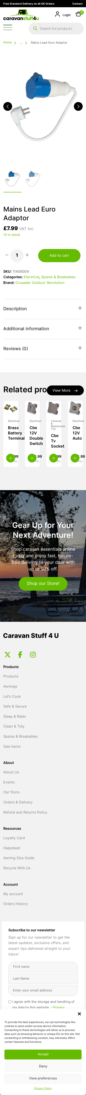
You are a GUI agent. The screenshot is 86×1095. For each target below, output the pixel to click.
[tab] (43, 309)
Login (66, 15)
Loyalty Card (14, 838)
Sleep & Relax (14, 717)
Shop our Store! (43, 584)
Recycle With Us (16, 868)
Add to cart (59, 256)
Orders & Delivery (18, 802)
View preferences (43, 1078)
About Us (11, 772)
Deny (43, 1066)
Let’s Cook (12, 697)
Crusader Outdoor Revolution (39, 283)
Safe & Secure (15, 706)
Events (9, 782)
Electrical (31, 277)
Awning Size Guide (18, 858)
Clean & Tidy (13, 726)
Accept (43, 1054)
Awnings (10, 686)
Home (7, 42)
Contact (77, 4)
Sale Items (12, 747)
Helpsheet (11, 848)
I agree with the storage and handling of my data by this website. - (43, 1007)
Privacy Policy (43, 1088)
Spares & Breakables (58, 277)
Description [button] (15, 309)
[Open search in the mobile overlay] (56, 28)
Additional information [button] (26, 329)
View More (61, 390)
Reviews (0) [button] (15, 349)
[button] (79, 1014)
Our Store (11, 792)
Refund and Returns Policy (25, 812)
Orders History (15, 904)
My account (13, 894)
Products (10, 676)
